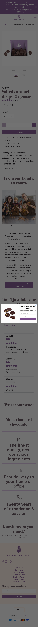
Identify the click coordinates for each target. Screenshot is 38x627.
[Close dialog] (36, 305)
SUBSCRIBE (28, 318)
